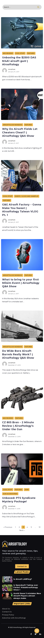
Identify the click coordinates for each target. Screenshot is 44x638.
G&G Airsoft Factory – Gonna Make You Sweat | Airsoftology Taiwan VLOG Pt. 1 (21, 209)
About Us (6, 609)
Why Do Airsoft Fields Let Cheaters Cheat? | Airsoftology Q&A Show (19, 132)
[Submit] (39, 7)
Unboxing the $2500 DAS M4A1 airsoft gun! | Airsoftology (19, 61)
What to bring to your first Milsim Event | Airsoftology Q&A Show (20, 283)
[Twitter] (35, 634)
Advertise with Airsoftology (14, 618)
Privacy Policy (8, 615)
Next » (22, 530)
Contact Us (7, 612)
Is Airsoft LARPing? (22, 579)
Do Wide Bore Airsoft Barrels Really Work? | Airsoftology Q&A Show (18, 354)
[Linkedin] (40, 634)
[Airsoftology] (14, 544)
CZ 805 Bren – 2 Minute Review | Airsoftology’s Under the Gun (18, 426)
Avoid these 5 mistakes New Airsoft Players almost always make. (27, 595)
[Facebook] (31, 634)
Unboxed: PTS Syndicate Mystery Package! (18, 499)
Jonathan (11, 69)
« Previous (7, 527)
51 (40, 527)
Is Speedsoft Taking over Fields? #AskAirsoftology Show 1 (25, 587)
